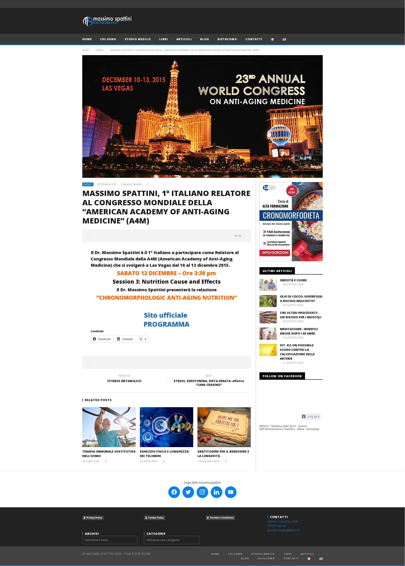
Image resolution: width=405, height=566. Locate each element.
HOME (87, 39)
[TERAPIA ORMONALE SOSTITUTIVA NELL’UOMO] (109, 427)
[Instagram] (319, 4)
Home (85, 50)
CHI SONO (108, 39)
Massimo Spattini (132, 184)
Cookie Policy (155, 517)
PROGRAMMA (166, 324)
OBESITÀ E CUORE (293, 280)
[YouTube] (295, 4)
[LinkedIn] (311, 4)
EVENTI (100, 50)
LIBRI (163, 39)
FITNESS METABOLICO (124, 379)
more (239, 236)
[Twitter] (303, 4)
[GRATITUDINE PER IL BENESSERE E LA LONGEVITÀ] (224, 427)
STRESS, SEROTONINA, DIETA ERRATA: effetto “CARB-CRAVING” (209, 381)
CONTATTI (254, 39)
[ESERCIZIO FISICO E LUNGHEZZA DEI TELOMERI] (166, 427)
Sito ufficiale (166, 315)
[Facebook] (288, 4)
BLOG (204, 39)
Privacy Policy (94, 517)
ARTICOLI (184, 39)
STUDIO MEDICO (138, 39)
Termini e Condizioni (222, 517)
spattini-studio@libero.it (283, 530)
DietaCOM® (227, 39)
